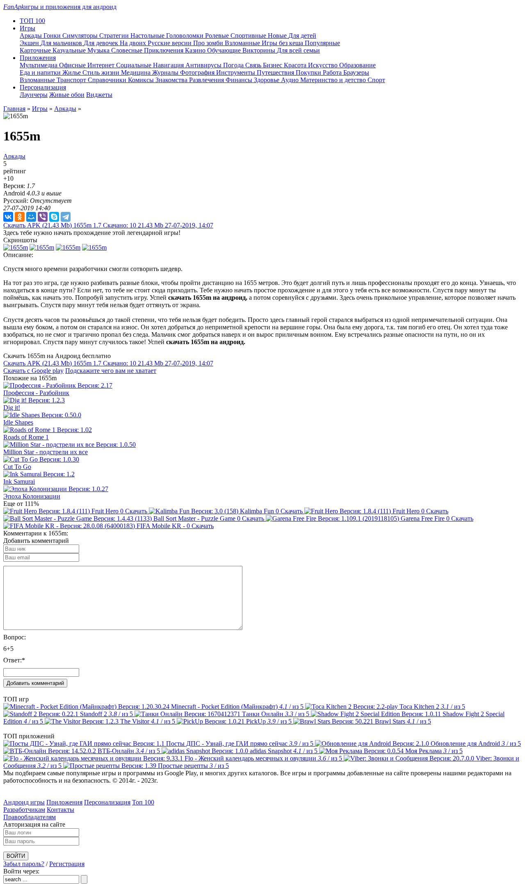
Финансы (240, 79)
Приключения (164, 50)
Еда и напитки (41, 72)
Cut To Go (17, 466)
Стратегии (114, 35)
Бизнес (273, 65)
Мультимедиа (39, 65)
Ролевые (218, 35)
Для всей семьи (298, 50)
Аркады (31, 35)
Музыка (99, 50)
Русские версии (170, 42)
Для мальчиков (62, 42)
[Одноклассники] (20, 217)
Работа (333, 72)
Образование (357, 65)
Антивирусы (204, 65)
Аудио (290, 79)
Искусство (323, 65)
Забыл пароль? (23, 863)
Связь (254, 65)
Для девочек (102, 42)
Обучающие (224, 50)
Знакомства (172, 79)
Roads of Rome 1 (26, 437)
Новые (278, 35)
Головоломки (185, 35)
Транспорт (72, 79)
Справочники (108, 79)
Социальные (134, 65)
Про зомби (209, 42)
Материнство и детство (334, 79)
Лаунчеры (34, 94)
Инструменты (236, 72)
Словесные (127, 50)
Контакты (60, 809)
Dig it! (11, 407)
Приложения (64, 802)
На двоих (134, 42)
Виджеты (99, 94)
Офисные (73, 65)
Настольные (148, 35)
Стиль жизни (101, 72)
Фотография (198, 72)
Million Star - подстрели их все (45, 451)
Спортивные (249, 35)
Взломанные (243, 42)
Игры (40, 108)
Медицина (136, 72)
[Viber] (43, 217)
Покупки (309, 72)
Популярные (322, 42)
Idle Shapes (18, 422)
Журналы (166, 72)
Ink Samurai (19, 481)
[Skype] (54, 217)
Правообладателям (29, 816)
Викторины (259, 50)
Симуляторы (80, 35)
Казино (196, 50)
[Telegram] (66, 217)
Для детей (302, 35)
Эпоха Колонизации (31, 496)
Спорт (376, 79)
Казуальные (69, 50)
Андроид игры (24, 802)
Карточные (36, 50)
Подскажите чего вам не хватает (110, 370)
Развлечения (207, 79)
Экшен (30, 42)
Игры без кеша (283, 42)
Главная (14, 108)
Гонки (52, 35)
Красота (296, 65)
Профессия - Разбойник (36, 392)
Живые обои (66, 94)
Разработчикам (24, 809)
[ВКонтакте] (8, 217)
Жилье (72, 72)
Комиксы (141, 79)
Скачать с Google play (33, 370)
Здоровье (267, 79)
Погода (234, 65)
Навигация (169, 65)
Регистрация (66, 863)
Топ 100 (143, 802)
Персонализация (107, 802)
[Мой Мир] (31, 217)
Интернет (101, 65)
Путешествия (276, 72)
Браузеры (356, 72)
